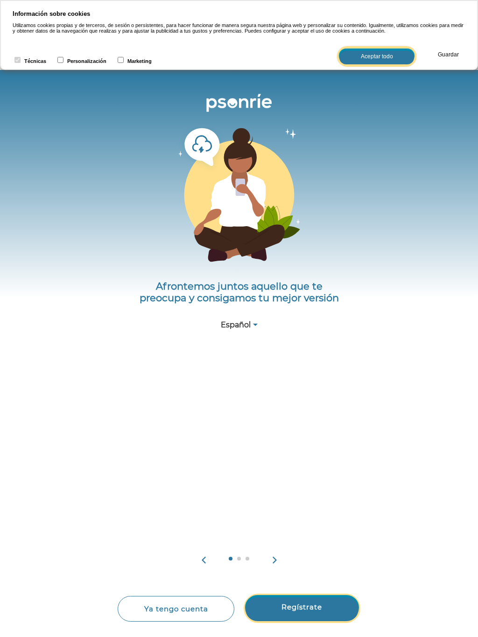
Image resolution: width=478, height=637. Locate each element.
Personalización (86, 61)
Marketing (139, 61)
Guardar (448, 54)
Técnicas (35, 61)
